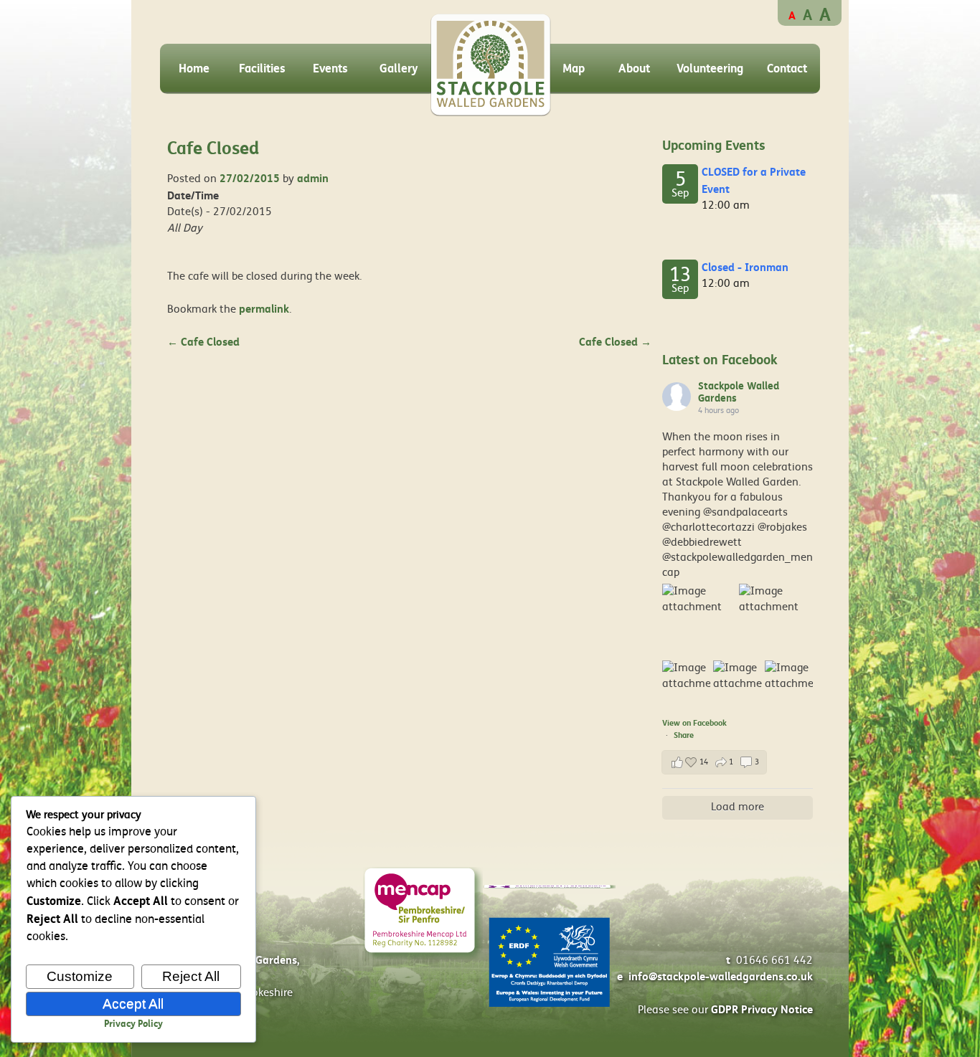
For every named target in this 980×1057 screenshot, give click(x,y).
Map (573, 69)
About (634, 69)
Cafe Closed (203, 342)
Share (684, 735)
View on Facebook (694, 723)
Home (194, 69)
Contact (787, 69)
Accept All (133, 1003)
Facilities (262, 69)
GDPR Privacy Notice (762, 1009)
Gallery (399, 69)
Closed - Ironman (745, 267)
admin (313, 178)
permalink (264, 309)
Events (330, 69)
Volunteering (710, 69)
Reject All (191, 976)
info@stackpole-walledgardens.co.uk (720, 976)
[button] (714, 762)
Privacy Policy (133, 1024)
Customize (80, 976)
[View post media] (699, 621)
